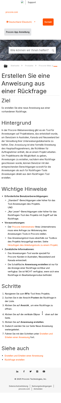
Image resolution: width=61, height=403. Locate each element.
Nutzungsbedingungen (42, 386)
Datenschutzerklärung (18, 386)
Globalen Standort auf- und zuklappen (55, 65)
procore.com (12, 12)
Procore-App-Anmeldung (17, 32)
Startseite (15, 65)
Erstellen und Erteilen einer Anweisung (24, 355)
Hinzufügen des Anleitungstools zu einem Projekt (32, 245)
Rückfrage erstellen (15, 359)
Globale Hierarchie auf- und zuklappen (7, 66)
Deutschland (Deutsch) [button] (20, 22)
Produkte (29, 65)
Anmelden (38, 389)
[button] (53, 50)
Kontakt (48, 22)
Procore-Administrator (23, 226)
